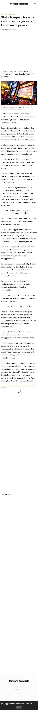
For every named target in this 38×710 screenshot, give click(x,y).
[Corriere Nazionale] (19, 3)
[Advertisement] (19, 49)
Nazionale (11, 14)
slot (31, 386)
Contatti (19, 686)
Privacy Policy (19, 689)
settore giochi (24, 386)
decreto (16, 386)
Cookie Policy (5, 705)
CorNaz (14, 29)
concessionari (8, 386)
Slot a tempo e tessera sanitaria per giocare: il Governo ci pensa (19, 21)
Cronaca (4, 14)
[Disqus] (19, 422)
